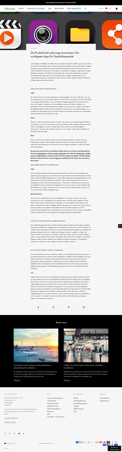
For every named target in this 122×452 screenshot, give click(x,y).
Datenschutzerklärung (53, 409)
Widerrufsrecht (51, 401)
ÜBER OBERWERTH (74, 8)
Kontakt (76, 398)
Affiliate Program (79, 409)
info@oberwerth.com (10, 422)
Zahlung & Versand (53, 406)
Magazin (76, 406)
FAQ (75, 411)
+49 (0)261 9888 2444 (11, 418)
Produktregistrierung (80, 401)
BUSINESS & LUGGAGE (36, 8)
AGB (48, 414)
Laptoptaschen (104, 401)
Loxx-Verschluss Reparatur (55, 398)
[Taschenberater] (120, 226)
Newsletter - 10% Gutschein (55, 417)
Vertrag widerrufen (52, 403)
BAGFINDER (59, 8)
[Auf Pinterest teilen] (68, 307)
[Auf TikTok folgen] (24, 433)
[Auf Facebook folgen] (5, 433)
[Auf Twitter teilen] (53, 307)
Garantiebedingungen (80, 403)
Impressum (50, 411)
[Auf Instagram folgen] (10, 433)
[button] (114, 448)
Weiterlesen (17, 380)
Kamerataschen (104, 398)
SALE (49, 8)
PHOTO (21, 8)
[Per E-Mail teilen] (83, 307)
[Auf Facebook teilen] (38, 307)
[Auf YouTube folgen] (19, 433)
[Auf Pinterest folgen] (14, 433)
